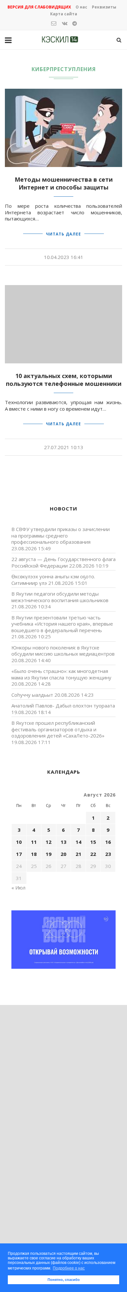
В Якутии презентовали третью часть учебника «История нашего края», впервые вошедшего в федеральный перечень (62, 623)
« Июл (18, 887)
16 (108, 842)
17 (19, 854)
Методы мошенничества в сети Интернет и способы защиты (64, 183)
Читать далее (63, 234)
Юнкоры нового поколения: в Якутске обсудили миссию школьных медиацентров (63, 650)
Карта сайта (63, 14)
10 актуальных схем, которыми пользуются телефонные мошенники (63, 380)
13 (63, 842)
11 (34, 842)
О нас (81, 7)
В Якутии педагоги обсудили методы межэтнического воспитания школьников (59, 596)
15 (93, 842)
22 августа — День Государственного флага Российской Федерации (63, 562)
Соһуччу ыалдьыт (32, 695)
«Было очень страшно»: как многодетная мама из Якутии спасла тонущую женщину (61, 674)
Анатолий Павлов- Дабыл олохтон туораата (63, 705)
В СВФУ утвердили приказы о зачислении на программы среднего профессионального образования (60, 535)
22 (93, 854)
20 (63, 854)
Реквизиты (104, 7)
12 (48, 842)
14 (78, 842)
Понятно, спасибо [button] (64, 1280)
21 (78, 854)
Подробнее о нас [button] (69, 1268)
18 (34, 854)
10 (19, 842)
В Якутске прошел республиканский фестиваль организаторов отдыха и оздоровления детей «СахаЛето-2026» (58, 729)
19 (48, 854)
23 (108, 854)
